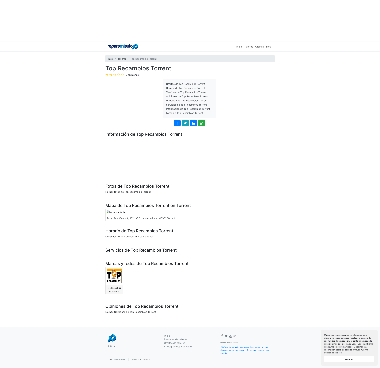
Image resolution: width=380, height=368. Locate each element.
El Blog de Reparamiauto (178, 346)
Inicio (239, 46)
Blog (268, 46)
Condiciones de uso (116, 359)
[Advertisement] (190, 21)
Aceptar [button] (349, 359)
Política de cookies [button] (333, 353)
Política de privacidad (141, 359)
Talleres (248, 46)
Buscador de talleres (175, 339)
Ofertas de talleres (174, 342)
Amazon (234, 342)
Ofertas (259, 46)
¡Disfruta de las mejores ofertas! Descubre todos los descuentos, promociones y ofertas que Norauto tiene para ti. (244, 350)
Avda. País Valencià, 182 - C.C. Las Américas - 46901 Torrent (141, 218)
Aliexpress (225, 342)
